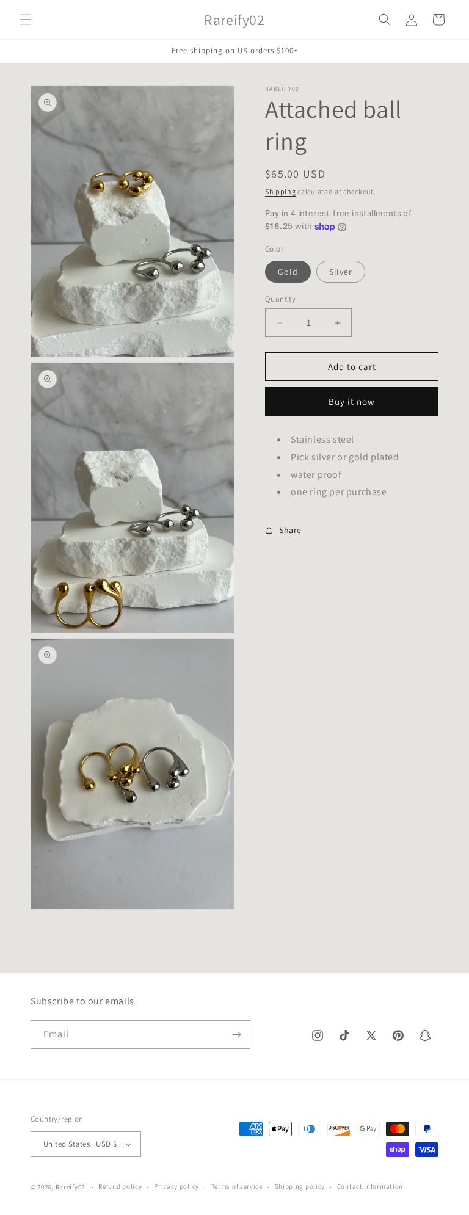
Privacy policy (176, 1186)
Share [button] (290, 529)
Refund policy (120, 1186)
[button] (25, 19)
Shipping (280, 191)
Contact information (370, 1186)
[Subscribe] (236, 1034)
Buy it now (352, 401)
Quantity (280, 299)
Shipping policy (300, 1186)
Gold (288, 271)
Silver (340, 271)
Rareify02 (70, 1187)
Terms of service (237, 1186)
